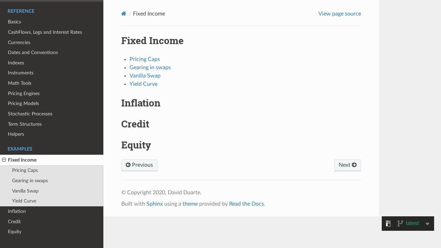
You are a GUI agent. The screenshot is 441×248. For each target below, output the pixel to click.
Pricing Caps (25, 170)
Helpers (16, 134)
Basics (14, 21)
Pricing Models (23, 103)
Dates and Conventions (33, 52)
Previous (142, 165)
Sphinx (154, 204)
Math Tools (19, 83)
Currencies (19, 42)
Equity (14, 231)
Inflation (17, 211)
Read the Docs (246, 204)
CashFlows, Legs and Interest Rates (45, 32)
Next (345, 165)
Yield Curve (24, 201)
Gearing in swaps (30, 180)
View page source (339, 14)
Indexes (16, 62)
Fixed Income (22, 160)
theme (190, 204)
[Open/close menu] (4, 160)
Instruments (20, 72)
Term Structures (25, 124)
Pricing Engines (24, 93)
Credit (14, 221)
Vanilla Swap (25, 191)
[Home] (123, 14)
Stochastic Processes (30, 113)
